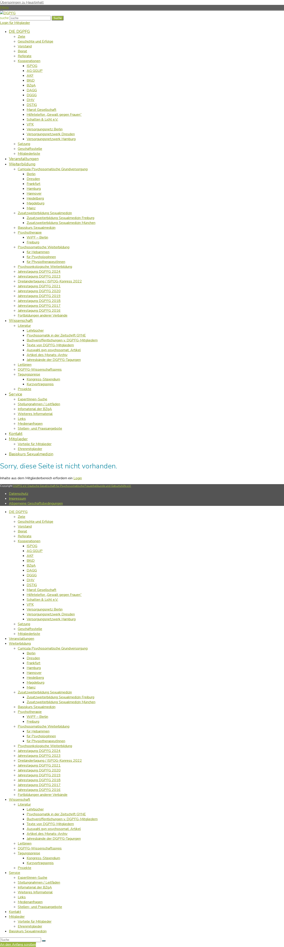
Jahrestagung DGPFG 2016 (39, 789)
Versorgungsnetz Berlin (45, 609)
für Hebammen (38, 731)
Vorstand (25, 526)
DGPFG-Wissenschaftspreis (40, 848)
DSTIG (32, 585)
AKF (30, 555)
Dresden (33, 658)
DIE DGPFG (18, 511)
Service (14, 872)
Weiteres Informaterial (35, 892)
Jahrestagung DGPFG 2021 (39, 765)
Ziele (21, 516)
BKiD (31, 560)
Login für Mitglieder (15, 22)
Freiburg (33, 721)
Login (77, 478)
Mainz (31, 687)
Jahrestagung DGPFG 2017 (39, 785)
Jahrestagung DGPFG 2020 (39, 770)
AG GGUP (35, 550)
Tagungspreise (29, 853)
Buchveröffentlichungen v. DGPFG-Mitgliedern (62, 819)
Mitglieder (17, 916)
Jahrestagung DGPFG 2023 (39, 755)
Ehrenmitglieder (30, 926)
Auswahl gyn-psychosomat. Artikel (54, 828)
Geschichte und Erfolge (35, 521)
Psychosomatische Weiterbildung (43, 726)
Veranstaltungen (21, 638)
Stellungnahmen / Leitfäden (39, 882)
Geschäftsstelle (30, 628)
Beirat (22, 531)
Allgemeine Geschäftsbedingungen (36, 503)
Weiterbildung (20, 643)
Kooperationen (29, 541)
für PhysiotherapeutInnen (46, 741)
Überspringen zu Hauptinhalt (22, 2)
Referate (25, 536)
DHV (30, 580)
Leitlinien (25, 843)
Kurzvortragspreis (40, 863)
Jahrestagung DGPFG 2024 (39, 750)
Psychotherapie (30, 711)
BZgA (31, 565)
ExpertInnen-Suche (32, 877)
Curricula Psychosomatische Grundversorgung (53, 648)
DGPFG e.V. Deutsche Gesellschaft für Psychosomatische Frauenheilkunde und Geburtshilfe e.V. (72, 486)
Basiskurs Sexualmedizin (36, 706)
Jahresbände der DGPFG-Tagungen (54, 838)
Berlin (31, 653)
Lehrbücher (35, 809)
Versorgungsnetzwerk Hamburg (51, 619)
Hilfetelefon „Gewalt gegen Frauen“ (54, 594)
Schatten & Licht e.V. (42, 599)
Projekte (24, 867)
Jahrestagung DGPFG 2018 (39, 780)
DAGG (32, 570)
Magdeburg (35, 682)
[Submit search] (43, 940)
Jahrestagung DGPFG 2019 (39, 775)
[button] (4, 7)
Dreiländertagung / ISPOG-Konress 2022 (50, 760)
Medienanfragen (30, 902)
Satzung (24, 624)
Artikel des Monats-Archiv (47, 833)
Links (22, 897)
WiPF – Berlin (37, 716)
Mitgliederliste (29, 633)
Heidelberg (35, 677)
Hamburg (34, 667)
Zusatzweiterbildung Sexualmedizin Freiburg (60, 697)
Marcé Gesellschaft (41, 589)
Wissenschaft (19, 799)
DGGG (32, 575)
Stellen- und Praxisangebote (40, 906)
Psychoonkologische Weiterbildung (45, 746)
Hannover (34, 672)
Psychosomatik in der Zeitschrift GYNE (56, 814)
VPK (30, 604)
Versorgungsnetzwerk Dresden (51, 614)
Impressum (17, 498)
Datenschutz (18, 493)
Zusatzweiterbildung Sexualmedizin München (61, 702)
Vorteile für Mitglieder (34, 921)
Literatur (24, 804)
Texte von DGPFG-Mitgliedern (50, 824)
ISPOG (32, 546)
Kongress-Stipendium (43, 858)
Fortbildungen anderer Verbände (42, 794)
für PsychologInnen (41, 736)
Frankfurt (33, 663)
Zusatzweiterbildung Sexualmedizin (45, 692)
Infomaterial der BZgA (35, 887)
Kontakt (15, 911)
